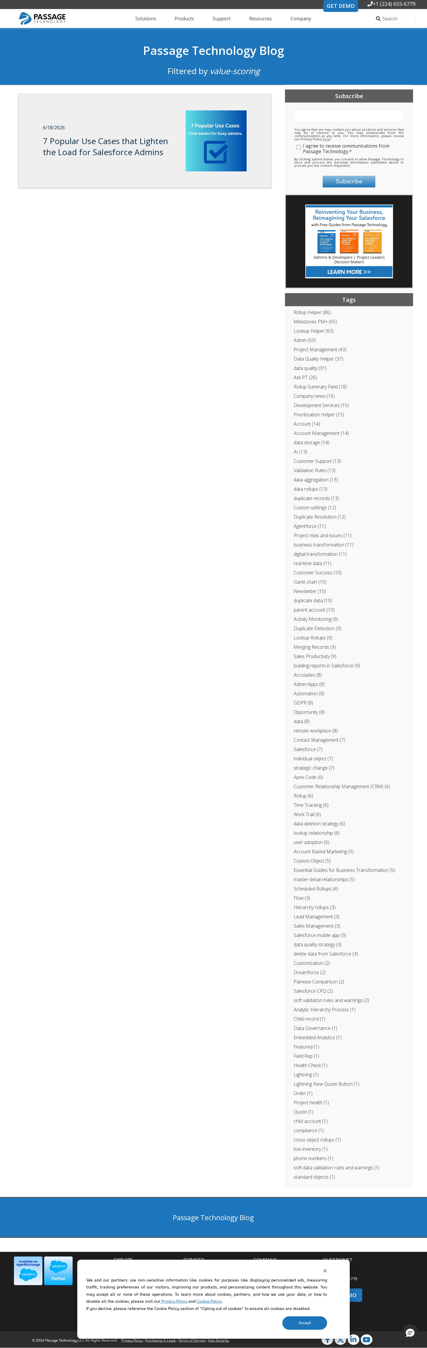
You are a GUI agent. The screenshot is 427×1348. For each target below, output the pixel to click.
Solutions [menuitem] (145, 18)
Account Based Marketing (324, 851)
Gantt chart (310, 582)
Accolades (308, 675)
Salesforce (308, 749)
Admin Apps (309, 684)
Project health (311, 1102)
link (326, 139)
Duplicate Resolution (320, 517)
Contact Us (333, 1270)
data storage (311, 442)
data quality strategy (318, 944)
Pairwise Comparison (319, 981)
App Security (218, 1340)
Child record (309, 1019)
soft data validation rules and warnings (337, 1167)
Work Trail (307, 814)
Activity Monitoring (316, 619)
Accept (305, 1323)
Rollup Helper (312, 312)
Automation (309, 693)
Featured (306, 1047)
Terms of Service (191, 1340)
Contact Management (319, 740)
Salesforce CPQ (313, 991)
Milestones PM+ (315, 321)
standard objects (314, 1177)
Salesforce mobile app (320, 935)
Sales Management (317, 926)
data (302, 721)
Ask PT (305, 377)
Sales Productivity (315, 656)
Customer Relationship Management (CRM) (342, 786)
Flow (302, 898)
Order (303, 1093)
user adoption (311, 842)
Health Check (311, 1065)
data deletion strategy (319, 823)
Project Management (320, 349)
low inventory (311, 1149)
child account (311, 1121)
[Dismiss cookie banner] (325, 1271)
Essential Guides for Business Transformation (344, 870)
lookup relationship (317, 833)
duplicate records (316, 498)
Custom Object (312, 861)
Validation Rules (315, 470)
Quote (303, 1112)
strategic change (314, 768)
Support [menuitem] (222, 18)
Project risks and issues (322, 535)
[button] (410, 1332)
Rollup (303, 796)
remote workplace (316, 730)
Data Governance (315, 1028)
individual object (313, 758)
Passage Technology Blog (213, 50)
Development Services (321, 405)
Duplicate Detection (317, 628)
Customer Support (317, 461)
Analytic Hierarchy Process (325, 1009)
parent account (314, 610)
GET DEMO (341, 5)
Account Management (321, 433)
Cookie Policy (209, 1301)
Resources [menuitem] (260, 18)
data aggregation (316, 479)
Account (307, 424)
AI (300, 452)
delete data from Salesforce (326, 954)
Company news (314, 396)
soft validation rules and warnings (331, 1000)
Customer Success (318, 572)
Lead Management (317, 916)
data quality (310, 368)
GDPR (303, 703)
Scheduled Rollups (316, 888)
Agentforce (310, 526)
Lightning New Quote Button (326, 1084)
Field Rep (306, 1056)
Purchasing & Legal (160, 1340)
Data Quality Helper (318, 359)
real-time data (312, 563)
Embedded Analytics (318, 1037)
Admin (305, 340)
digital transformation (320, 554)
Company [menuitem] (300, 18)
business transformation (324, 545)
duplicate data (313, 600)
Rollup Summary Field (320, 386)
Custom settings (315, 507)
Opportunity (309, 712)
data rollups (310, 489)
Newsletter (310, 591)
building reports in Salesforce (327, 665)
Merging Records (315, 647)
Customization (312, 963)
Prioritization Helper (319, 414)
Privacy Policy (173, 1301)
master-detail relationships (324, 879)
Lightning (306, 1074)
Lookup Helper (314, 331)
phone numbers (313, 1158)
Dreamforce (310, 972)
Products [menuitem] (184, 18)
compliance (309, 1130)
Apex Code (308, 777)
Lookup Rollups (313, 637)
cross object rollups (317, 1140)
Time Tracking (311, 805)
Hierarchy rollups (315, 907)
